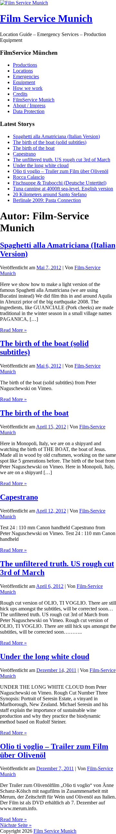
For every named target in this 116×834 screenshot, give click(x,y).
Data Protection (28, 111)
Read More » (13, 330)
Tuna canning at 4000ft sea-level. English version (63, 188)
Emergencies (26, 76)
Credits (20, 94)
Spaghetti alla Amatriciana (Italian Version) (56, 136)
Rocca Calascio (28, 177)
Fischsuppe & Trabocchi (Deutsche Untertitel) (59, 183)
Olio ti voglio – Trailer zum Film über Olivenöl (60, 171)
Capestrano (24, 154)
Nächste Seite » (16, 825)
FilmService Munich (33, 99)
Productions (25, 65)
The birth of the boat (33, 148)
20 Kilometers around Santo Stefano (50, 194)
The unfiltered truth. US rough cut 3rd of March (61, 159)
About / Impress (29, 105)
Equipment (24, 82)
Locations (23, 70)
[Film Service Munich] (24, 2)
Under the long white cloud (41, 165)
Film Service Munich (46, 18)
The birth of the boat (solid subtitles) (49, 142)
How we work (28, 88)
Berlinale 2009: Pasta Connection (47, 200)
